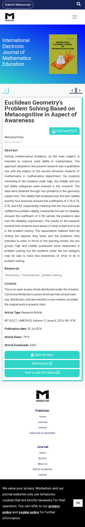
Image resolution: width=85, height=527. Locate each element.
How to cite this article (41, 372)
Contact (42, 427)
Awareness (12, 275)
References (40, 363)
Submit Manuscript (18, 5)
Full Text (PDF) (66, 131)
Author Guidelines (42, 469)
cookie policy (29, 512)
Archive (42, 458)
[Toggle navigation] (74, 17)
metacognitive (31, 275)
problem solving (52, 275)
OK (78, 503)
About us (42, 464)
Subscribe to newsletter (42, 433)
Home (42, 416)
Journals (42, 422)
